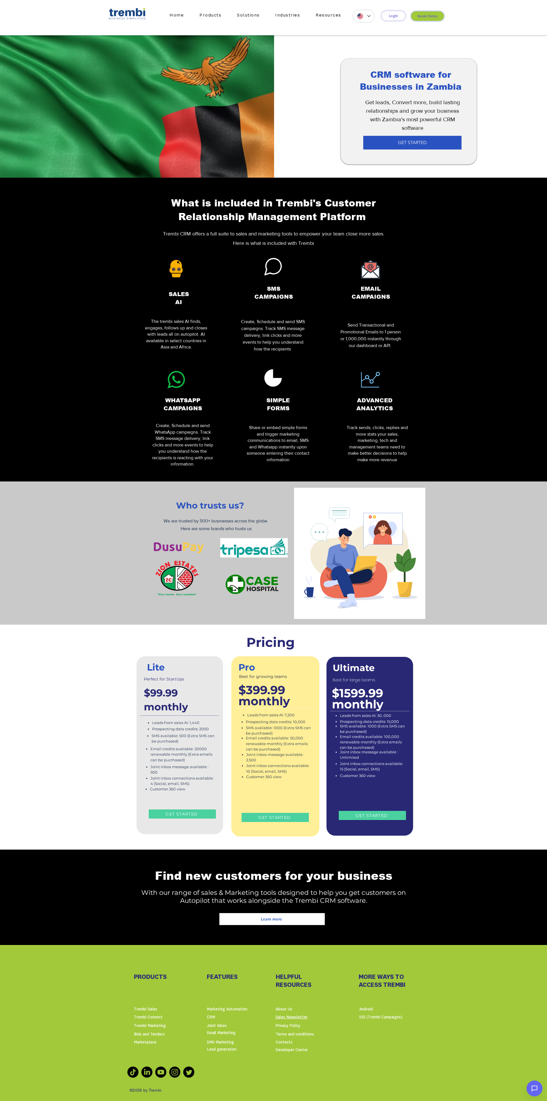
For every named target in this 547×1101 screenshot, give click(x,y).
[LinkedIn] (146, 1072)
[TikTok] (132, 1072)
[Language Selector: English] (363, 16)
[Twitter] (188, 1072)
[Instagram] (174, 1072)
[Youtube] (160, 1072)
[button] (210, 15)
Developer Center (291, 1050)
